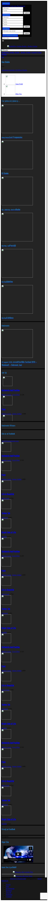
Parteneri (9, 895)
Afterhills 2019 (13, 70)
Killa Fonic (5, 498)
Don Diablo (23, 70)
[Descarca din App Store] (23, 876)
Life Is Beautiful (8, 493)
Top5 (3, 441)
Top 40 (8, 893)
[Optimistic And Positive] (7, 385)
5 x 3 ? (26, 10)
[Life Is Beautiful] (6, 489)
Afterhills (5, 70)
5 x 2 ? (26, 31)
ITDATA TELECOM (18, 879)
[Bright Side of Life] (6, 527)
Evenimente (10, 889)
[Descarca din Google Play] (23, 872)
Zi (6, 441)
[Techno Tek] (6, 508)
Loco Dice (16, 395)
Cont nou (13, 6)
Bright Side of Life (9, 532)
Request (9, 891)
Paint (4, 409)
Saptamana (11, 441)
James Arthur (16, 414)
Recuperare (21, 6)
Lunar (17, 441)
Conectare (6, 6)
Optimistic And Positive (11, 390)
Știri (7, 886)
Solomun (5, 518)
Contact (8, 897)
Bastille (4, 537)
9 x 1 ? (26, 24)
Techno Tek (6, 513)
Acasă (8, 884)
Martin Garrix (6, 395)
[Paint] (7, 405)
